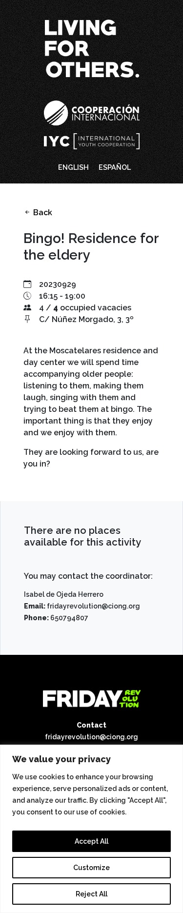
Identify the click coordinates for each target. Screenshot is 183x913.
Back (41, 212)
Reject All (91, 894)
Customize (91, 868)
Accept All (91, 841)
